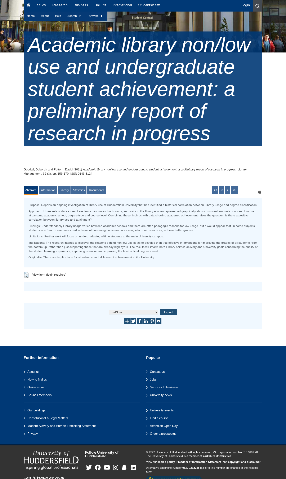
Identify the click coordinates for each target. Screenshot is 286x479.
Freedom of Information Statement (198, 462)
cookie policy (166, 462)
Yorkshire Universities (217, 456)
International (122, 5)
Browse (94, 15)
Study (41, 5)
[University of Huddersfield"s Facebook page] (98, 468)
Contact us (157, 371)
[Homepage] (29, 6)
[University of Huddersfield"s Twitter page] (89, 468)
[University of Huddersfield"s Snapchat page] (125, 468)
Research (59, 5)
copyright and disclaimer (244, 462)
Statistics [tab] (79, 190)
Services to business (164, 387)
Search (72, 15)
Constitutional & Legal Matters (47, 418)
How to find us (37, 379)
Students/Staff (149, 5)
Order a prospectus (163, 433)
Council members (39, 395)
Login (245, 5)
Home (31, 15)
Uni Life (100, 5)
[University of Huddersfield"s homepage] (51, 460)
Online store (35, 387)
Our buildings (36, 410)
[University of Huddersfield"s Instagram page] (115, 468)
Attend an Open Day (164, 426)
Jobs (153, 379)
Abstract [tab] (30, 190)
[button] (257, 6)
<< (215, 190)
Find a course (159, 418)
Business (81, 5)
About (45, 15)
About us (33, 371)
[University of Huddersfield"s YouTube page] (107, 468)
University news (161, 395)
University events (162, 410)
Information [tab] (47, 190)
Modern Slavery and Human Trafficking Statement (61, 426)
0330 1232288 (190, 467)
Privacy (32, 433)
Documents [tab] (96, 190)
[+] (259, 192)
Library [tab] (64, 190)
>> (234, 190)
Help (58, 15)
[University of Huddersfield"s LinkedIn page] (133, 468)
